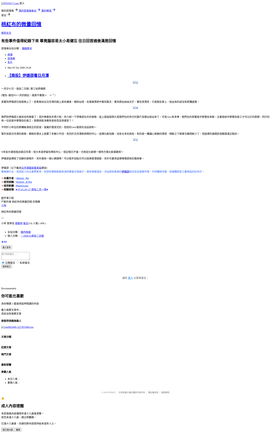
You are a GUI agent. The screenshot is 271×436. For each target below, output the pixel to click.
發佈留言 (7, 266)
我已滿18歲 (8, 430)
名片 (10, 62)
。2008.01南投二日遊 (32, 236)
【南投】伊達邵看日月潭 (28, 75)
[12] (135, 82)
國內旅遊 (26, 232)
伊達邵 (125, 171)
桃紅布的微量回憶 (21, 24)
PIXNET (112, 392)
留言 (25, 223)
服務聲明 (165, 392)
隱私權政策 (153, 392)
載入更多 (7, 247)
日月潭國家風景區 (31, 168)
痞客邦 (19, 223)
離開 (18, 430)
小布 (3, 205)
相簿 (10, 54)
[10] (135, 107)
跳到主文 (6, 33)
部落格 (11, 58)
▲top (4, 241)
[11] (135, 139)
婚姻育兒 (27, 48)
